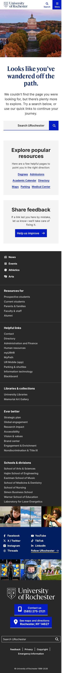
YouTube (40, 535)
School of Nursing (15, 487)
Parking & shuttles (15, 367)
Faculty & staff (13, 311)
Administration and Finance (21, 343)
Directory (43, 180)
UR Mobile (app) (14, 362)
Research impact (14, 427)
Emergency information (31, 653)
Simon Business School (18, 492)
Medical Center (41, 186)
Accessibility (12, 431)
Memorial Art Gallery (16, 399)
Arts (11, 276)
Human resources (15, 348)
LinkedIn (40, 545)
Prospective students (17, 296)
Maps (15, 186)
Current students (14, 301)
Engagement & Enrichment (20, 445)
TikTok (39, 540)
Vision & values (13, 436)
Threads (12, 550)
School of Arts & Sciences (19, 468)
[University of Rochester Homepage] (16, 4)
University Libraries (16, 394)
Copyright (42, 649)
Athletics (14, 270)
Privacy (29, 649)
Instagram (13, 545)
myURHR (9, 352)
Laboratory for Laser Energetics (23, 501)
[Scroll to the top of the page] (57, 668)
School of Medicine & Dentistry (23, 482)
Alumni (8, 315)
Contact (9, 333)
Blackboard (11, 376)
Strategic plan (12, 417)
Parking (25, 186)
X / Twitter (14, 540)
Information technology (18, 371)
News (12, 257)
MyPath (8, 357)
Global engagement (16, 422)
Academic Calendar (24, 180)
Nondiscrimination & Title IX (21, 450)
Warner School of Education (21, 497)
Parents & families (15, 306)
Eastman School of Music (19, 478)
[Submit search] (54, 125)
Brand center (12, 441)
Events (12, 263)
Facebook (13, 535)
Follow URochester (43, 550)
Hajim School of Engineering (21, 473)
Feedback (15, 649)
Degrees (23, 174)
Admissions (37, 174)
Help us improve (28, 233)
